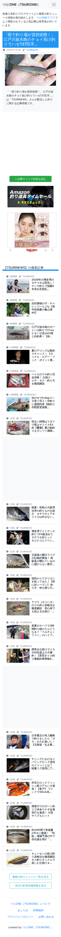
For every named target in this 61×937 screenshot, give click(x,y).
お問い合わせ (46, 916)
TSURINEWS (32, 50)
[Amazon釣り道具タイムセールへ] (30, 196)
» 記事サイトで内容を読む (30, 179)
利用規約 (38, 910)
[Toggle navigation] (53, 4)
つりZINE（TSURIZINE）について (31, 903)
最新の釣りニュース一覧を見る (30, 876)
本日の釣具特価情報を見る (30, 885)
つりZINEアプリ (45, 17)
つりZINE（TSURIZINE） (37, 927)
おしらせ (23, 910)
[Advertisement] (30, 144)
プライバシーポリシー (20, 916)
